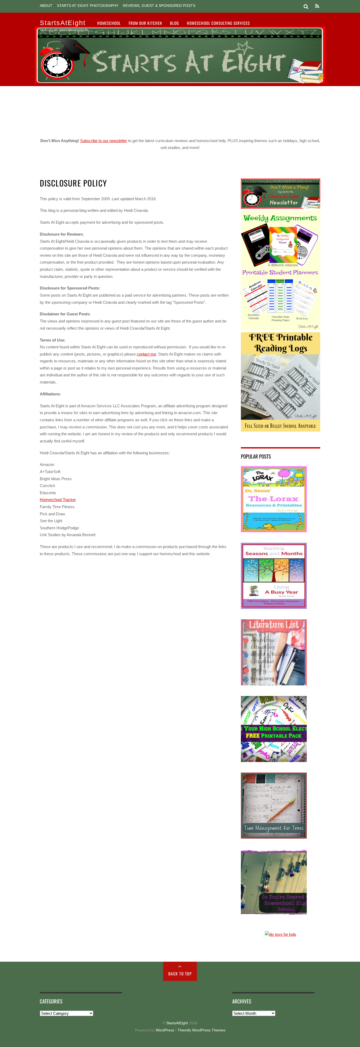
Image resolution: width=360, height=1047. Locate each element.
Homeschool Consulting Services (218, 23)
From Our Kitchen (145, 23)
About (46, 6)
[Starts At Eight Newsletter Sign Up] (280, 207)
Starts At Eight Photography (87, 6)
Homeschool (109, 23)
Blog (174, 23)
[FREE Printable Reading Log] (280, 430)
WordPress (165, 1030)
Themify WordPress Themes (201, 1030)
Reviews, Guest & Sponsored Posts (159, 6)
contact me (146, 354)
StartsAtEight (177, 1023)
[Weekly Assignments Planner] (280, 328)
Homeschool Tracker (58, 499)
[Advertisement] (180, 110)
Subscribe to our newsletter (103, 140)
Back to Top (180, 973)
